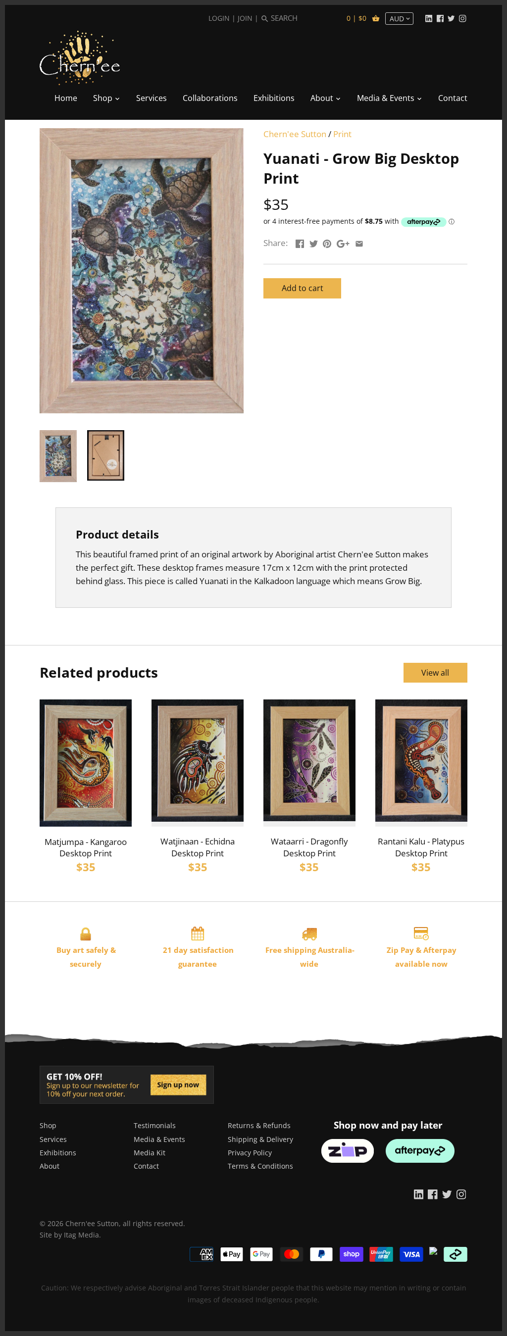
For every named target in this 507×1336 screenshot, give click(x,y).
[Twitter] (451, 17)
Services (53, 1139)
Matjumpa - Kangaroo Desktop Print (86, 847)
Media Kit (149, 1152)
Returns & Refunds (259, 1125)
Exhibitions (58, 1152)
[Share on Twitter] (313, 241)
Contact (146, 1166)
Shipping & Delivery (260, 1139)
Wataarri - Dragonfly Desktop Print (309, 847)
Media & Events (159, 1139)
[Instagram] (462, 17)
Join (245, 18)
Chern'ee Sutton (294, 134)
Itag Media (81, 1234)
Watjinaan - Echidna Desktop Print (197, 847)
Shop (48, 1125)
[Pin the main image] (327, 241)
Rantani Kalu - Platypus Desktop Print (421, 847)
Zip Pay (400, 950)
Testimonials (155, 1125)
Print (342, 134)
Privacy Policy (250, 1152)
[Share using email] (359, 241)
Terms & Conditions (260, 1166)
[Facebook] (440, 17)
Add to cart (302, 288)
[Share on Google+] (343, 241)
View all (435, 672)
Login (219, 18)
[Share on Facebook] (300, 241)
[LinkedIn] (428, 17)
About (49, 1166)
